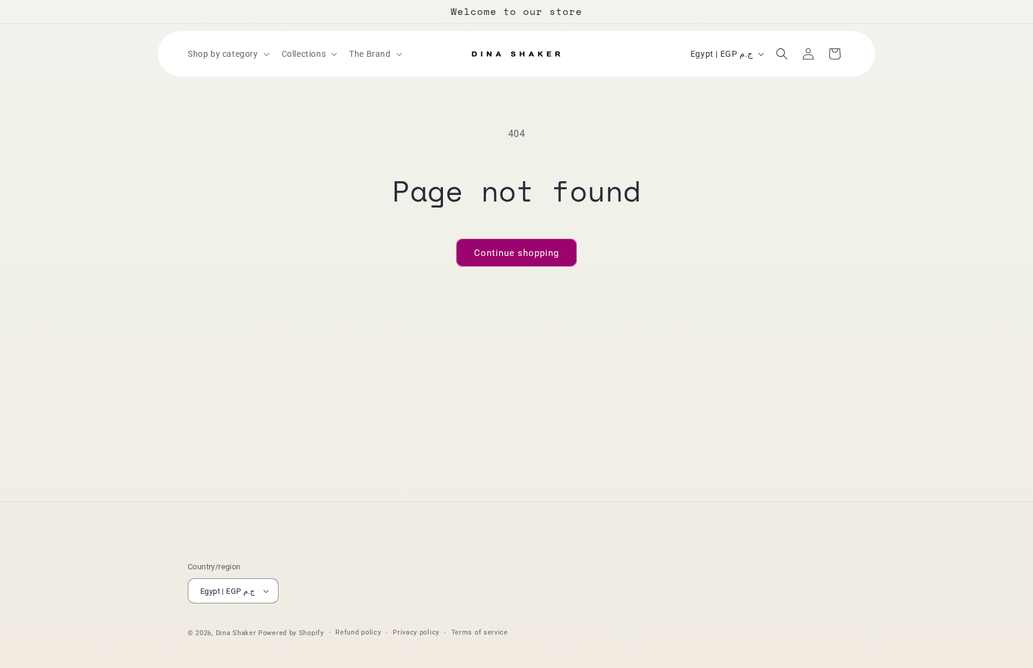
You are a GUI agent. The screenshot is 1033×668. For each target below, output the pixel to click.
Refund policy (358, 632)
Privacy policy (416, 632)
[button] (227, 53)
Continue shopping (516, 253)
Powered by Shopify (291, 633)
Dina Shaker (236, 633)
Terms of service (479, 632)
